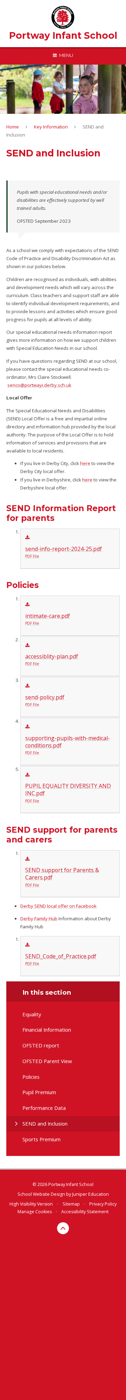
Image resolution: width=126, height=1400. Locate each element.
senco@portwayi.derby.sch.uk (39, 385)
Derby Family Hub (38, 918)
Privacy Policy (103, 1204)
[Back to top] (63, 1228)
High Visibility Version (31, 1204)
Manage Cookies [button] (35, 1212)
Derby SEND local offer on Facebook (58, 906)
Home (12, 127)
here (85, 463)
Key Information (51, 127)
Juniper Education (90, 1194)
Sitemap (71, 1204)
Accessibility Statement (84, 1212)
